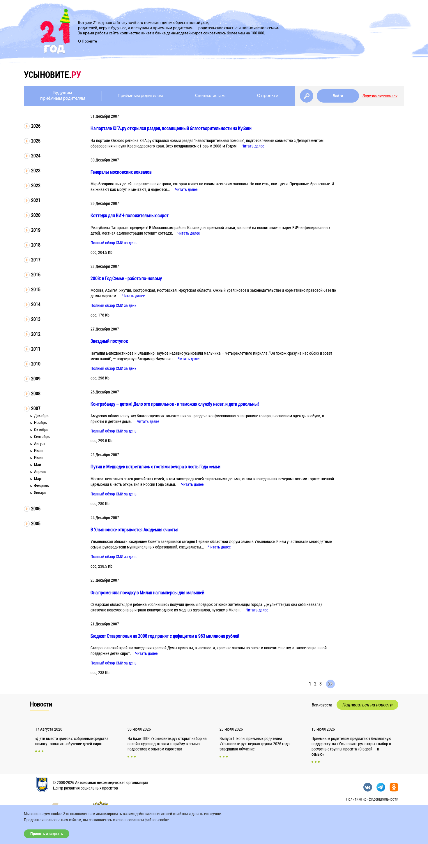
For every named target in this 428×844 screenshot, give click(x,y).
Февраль (41, 485)
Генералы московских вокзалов (121, 172)
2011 (35, 349)
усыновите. (52, 74)
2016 (35, 274)
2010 (35, 364)
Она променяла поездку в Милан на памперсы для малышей (147, 592)
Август (39, 443)
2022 (35, 185)
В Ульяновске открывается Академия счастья (134, 529)
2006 (35, 508)
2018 (35, 245)
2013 (35, 319)
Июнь (38, 457)
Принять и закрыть (46, 834)
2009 (35, 378)
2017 (35, 259)
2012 (35, 334)
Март (38, 478)
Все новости (322, 705)
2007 (35, 408)
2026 (35, 126)
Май (37, 464)
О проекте (267, 96)
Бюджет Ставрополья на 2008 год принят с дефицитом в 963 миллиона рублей (165, 636)
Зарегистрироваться (379, 96)
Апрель (40, 471)
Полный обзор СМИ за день (114, 242)
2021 (35, 200)
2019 (35, 230)
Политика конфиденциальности (372, 799)
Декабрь (41, 415)
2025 (35, 141)
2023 (35, 170)
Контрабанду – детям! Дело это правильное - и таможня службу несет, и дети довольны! (175, 404)
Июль (38, 450)
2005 (35, 523)
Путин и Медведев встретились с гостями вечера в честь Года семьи (155, 466)
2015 (35, 289)
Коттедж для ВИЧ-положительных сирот (130, 215)
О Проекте (87, 41)
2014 (35, 304)
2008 (35, 393)
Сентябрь (42, 436)
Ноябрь (40, 422)
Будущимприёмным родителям (62, 96)
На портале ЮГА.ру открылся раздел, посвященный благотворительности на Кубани (171, 128)
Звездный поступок (109, 341)
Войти (338, 96)
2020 (35, 215)
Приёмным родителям (140, 96)
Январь (40, 492)
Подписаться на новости (367, 705)
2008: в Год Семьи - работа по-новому (126, 278)
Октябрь (41, 429)
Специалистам (209, 96)
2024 (35, 155)
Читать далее (253, 146)
